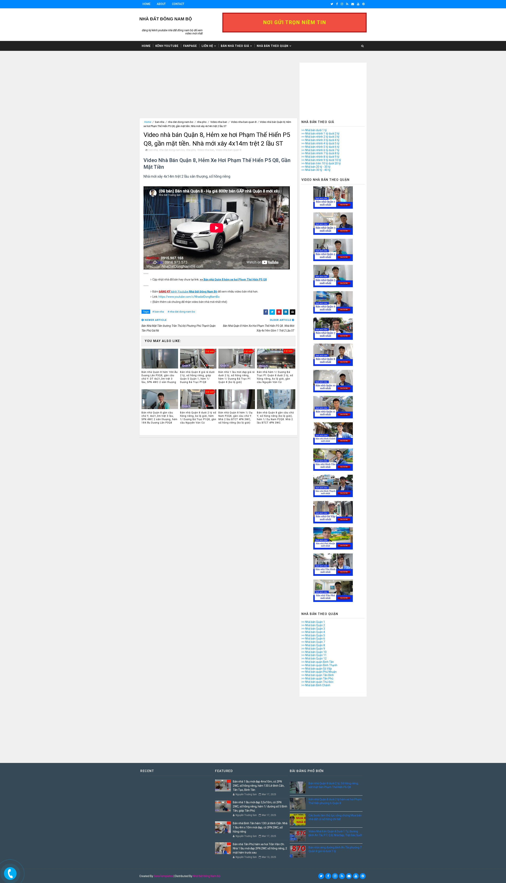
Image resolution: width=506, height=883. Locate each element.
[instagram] (342, 4)
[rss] (347, 4)
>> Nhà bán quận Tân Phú (317, 678)
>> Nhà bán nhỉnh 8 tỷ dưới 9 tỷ (320, 156)
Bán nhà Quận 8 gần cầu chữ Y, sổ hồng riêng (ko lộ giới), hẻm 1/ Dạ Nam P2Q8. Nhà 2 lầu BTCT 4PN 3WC (275, 417)
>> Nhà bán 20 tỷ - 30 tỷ (315, 166)
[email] (352, 4)
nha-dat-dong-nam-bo (180, 121)
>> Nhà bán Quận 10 (314, 652)
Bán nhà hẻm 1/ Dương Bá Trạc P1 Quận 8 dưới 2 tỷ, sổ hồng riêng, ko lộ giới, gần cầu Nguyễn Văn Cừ (275, 377)
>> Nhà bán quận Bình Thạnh (319, 665)
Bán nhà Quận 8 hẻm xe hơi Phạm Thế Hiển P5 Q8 (235, 279)
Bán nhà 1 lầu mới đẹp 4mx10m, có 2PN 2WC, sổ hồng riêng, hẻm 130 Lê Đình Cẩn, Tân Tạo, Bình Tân (258, 785)
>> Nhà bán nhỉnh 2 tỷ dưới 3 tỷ (320, 136)
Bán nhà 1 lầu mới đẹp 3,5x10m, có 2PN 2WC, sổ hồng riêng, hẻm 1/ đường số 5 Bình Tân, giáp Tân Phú (260, 806)
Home (146, 4)
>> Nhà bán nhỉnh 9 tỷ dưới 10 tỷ (321, 160)
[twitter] (332, 4)
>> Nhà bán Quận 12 (314, 658)
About (161, 4)
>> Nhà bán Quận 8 (313, 645)
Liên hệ (207, 45)
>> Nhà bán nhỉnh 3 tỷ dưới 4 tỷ (320, 140)
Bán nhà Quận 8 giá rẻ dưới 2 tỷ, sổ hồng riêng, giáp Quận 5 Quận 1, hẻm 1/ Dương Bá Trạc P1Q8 (197, 377)
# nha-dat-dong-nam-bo (181, 311)
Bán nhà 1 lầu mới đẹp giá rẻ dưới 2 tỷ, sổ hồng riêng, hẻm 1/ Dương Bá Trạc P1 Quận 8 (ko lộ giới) (236, 377)
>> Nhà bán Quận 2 (313, 625)
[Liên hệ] (9, 872)
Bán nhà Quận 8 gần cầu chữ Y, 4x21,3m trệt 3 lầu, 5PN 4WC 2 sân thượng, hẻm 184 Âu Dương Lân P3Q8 (159, 417)
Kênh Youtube (166, 45)
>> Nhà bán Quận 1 (313, 621)
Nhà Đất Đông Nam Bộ (206, 876)
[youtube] (358, 4)
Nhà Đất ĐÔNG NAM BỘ (165, 18)
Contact (178, 4)
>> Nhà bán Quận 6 (313, 638)
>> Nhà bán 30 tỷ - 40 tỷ (315, 169)
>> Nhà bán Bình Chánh (315, 685)
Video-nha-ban (218, 121)
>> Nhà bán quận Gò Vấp (316, 668)
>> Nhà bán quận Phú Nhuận (319, 671)
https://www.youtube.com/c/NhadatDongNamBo (189, 296)
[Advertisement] (218, 90)
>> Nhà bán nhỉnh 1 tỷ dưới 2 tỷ (320, 133)
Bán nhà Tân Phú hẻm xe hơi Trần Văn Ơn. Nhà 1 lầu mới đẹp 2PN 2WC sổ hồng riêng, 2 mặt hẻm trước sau (260, 848)
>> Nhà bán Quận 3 (313, 628)
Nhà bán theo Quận (272, 45)
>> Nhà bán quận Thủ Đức (317, 681)
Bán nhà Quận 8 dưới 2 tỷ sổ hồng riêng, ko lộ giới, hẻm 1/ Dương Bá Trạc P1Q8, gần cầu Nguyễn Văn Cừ (198, 417)
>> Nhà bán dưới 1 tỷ (314, 130)
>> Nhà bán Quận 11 (314, 655)
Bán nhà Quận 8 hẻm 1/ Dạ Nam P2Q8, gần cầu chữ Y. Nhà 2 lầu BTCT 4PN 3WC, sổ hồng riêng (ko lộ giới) (235, 417)
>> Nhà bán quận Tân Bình (317, 675)
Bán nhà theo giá (235, 45)
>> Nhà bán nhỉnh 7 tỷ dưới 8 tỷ (320, 153)
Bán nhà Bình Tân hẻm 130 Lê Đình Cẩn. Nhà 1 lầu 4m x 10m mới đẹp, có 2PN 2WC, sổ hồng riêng (260, 827)
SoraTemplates (163, 876)
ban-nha (159, 121)
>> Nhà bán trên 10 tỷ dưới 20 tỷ (321, 163)
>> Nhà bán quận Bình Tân (317, 661)
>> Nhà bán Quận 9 (313, 648)
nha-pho (202, 121)
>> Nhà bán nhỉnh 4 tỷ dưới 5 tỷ (320, 143)
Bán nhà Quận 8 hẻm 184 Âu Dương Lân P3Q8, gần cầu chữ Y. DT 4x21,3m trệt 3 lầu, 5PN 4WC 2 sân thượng (160, 377)
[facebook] (337, 4)
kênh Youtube (188, 291)
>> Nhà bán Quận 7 (313, 641)
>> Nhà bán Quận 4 (313, 632)
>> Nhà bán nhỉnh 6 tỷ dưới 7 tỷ (320, 150)
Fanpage (190, 45)
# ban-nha (158, 311)
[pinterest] (363, 4)
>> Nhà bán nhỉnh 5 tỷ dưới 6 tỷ (320, 146)
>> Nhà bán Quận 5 (313, 635)
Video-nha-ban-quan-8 (243, 121)
